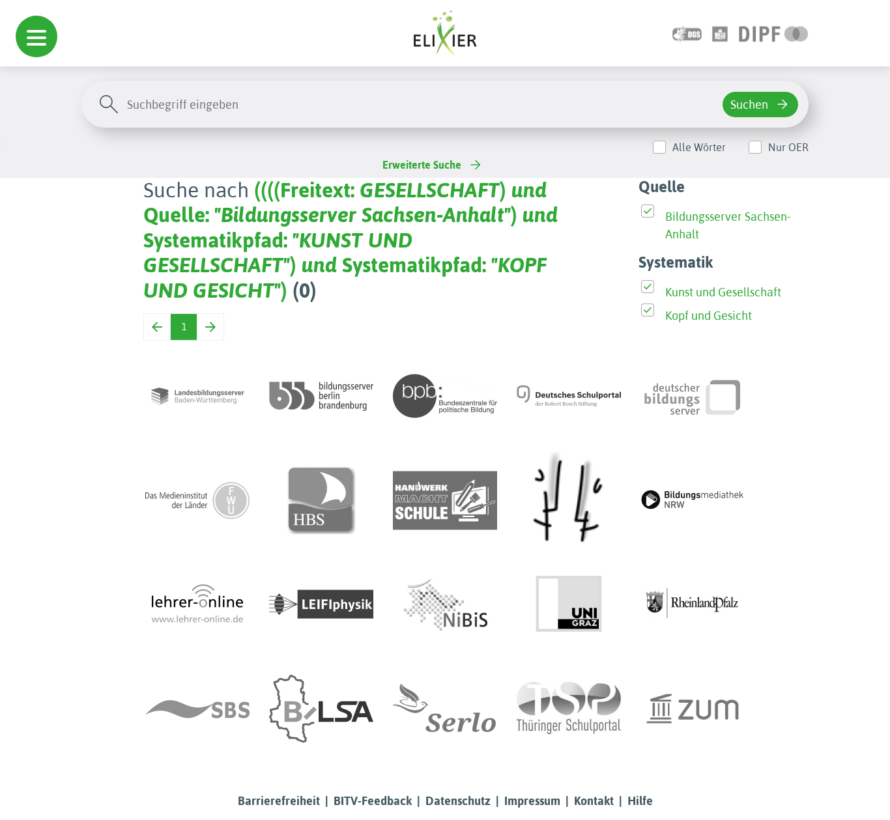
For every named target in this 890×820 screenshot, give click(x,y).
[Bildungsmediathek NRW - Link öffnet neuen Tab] (692, 500)
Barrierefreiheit (279, 801)
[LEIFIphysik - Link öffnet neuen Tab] (321, 604)
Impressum (532, 801)
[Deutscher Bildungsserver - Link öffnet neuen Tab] (692, 396)
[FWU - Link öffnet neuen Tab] (197, 500)
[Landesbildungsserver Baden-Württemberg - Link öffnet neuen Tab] (197, 396)
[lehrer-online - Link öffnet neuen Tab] (197, 604)
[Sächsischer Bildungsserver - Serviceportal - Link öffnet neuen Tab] (197, 709)
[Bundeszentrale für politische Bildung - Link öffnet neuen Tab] (445, 396)
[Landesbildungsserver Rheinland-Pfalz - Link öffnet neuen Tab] (692, 604)
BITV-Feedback (373, 801)
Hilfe (640, 801)
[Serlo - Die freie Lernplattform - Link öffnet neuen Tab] (445, 709)
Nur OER (788, 147)
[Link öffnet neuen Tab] (774, 33)
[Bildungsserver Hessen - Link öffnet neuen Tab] (569, 500)
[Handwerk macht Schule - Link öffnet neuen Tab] (445, 500)
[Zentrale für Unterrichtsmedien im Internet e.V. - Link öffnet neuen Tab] (692, 709)
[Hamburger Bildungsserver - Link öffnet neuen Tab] (321, 500)
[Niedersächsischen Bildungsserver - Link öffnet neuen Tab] (445, 604)
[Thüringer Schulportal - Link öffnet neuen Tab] (569, 709)
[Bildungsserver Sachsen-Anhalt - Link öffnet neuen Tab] (321, 709)
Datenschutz (458, 801)
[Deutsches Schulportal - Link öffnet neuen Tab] (569, 396)
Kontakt (594, 801)
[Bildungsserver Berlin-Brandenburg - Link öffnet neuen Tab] (321, 396)
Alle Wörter (699, 147)
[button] (36, 36)
